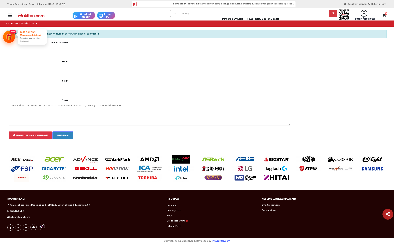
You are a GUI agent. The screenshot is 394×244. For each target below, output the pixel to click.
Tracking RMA (269, 210)
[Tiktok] (42, 227)
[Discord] (33, 227)
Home (9, 23)
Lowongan (172, 205)
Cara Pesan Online (176, 220)
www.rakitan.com (221, 240)
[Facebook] (10, 227)
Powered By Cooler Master (263, 19)
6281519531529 (17, 210)
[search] (333, 13)
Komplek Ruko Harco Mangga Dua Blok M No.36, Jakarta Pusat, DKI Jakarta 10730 (49, 204)
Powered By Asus (232, 19)
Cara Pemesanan (357, 4)
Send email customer (26, 23)
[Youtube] (26, 227)
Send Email (63, 135)
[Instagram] (18, 227)
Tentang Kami (174, 210)
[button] (384, 15)
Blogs (169, 215)
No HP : (65, 81)
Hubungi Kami (378, 4)
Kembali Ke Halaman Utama (31, 135)
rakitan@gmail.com (20, 216)
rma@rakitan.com (271, 204)
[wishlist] (378, 15)
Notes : (65, 100)
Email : (65, 62)
